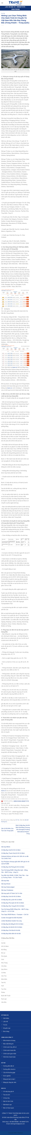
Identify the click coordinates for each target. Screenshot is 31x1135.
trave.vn (14, 367)
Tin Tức (3, 13)
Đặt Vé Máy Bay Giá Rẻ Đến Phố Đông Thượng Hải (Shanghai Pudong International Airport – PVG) (23, 829)
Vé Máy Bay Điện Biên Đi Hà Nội (11, 933)
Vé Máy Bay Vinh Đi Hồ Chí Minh (11, 896)
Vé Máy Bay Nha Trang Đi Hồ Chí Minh (12, 906)
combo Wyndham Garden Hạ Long (11, 921)
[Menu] (2, 3)
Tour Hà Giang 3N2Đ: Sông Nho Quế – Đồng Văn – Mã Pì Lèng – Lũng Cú (14, 871)
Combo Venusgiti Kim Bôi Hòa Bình (11, 917)
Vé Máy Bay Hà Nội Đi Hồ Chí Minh (11, 927)
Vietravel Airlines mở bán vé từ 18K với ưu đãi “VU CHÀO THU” (14, 857)
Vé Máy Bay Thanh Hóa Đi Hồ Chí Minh (13, 853)
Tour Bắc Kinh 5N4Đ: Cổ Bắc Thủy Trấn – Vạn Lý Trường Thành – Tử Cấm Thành (14, 876)
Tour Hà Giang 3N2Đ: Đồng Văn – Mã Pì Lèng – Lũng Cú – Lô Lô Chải (15, 910)
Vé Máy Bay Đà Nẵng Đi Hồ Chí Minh (12, 924)
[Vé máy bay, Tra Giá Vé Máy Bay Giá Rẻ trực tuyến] (15, 3)
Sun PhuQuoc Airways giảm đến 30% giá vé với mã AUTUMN (15, 862)
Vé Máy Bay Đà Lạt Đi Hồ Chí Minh (11, 899)
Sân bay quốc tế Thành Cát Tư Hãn (11, 893)
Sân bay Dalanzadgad (7, 887)
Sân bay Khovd (5, 884)
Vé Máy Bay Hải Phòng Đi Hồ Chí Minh (12, 867)
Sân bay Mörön (5, 847)
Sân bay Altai (5, 880)
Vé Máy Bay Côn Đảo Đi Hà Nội (10, 930)
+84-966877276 (24, 1121)
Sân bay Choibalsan (7, 890)
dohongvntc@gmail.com (17, 1123)
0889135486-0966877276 (21, 801)
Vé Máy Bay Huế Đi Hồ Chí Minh (11, 850)
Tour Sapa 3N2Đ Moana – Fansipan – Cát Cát (14, 914)
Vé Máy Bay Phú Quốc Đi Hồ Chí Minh (12, 903)
